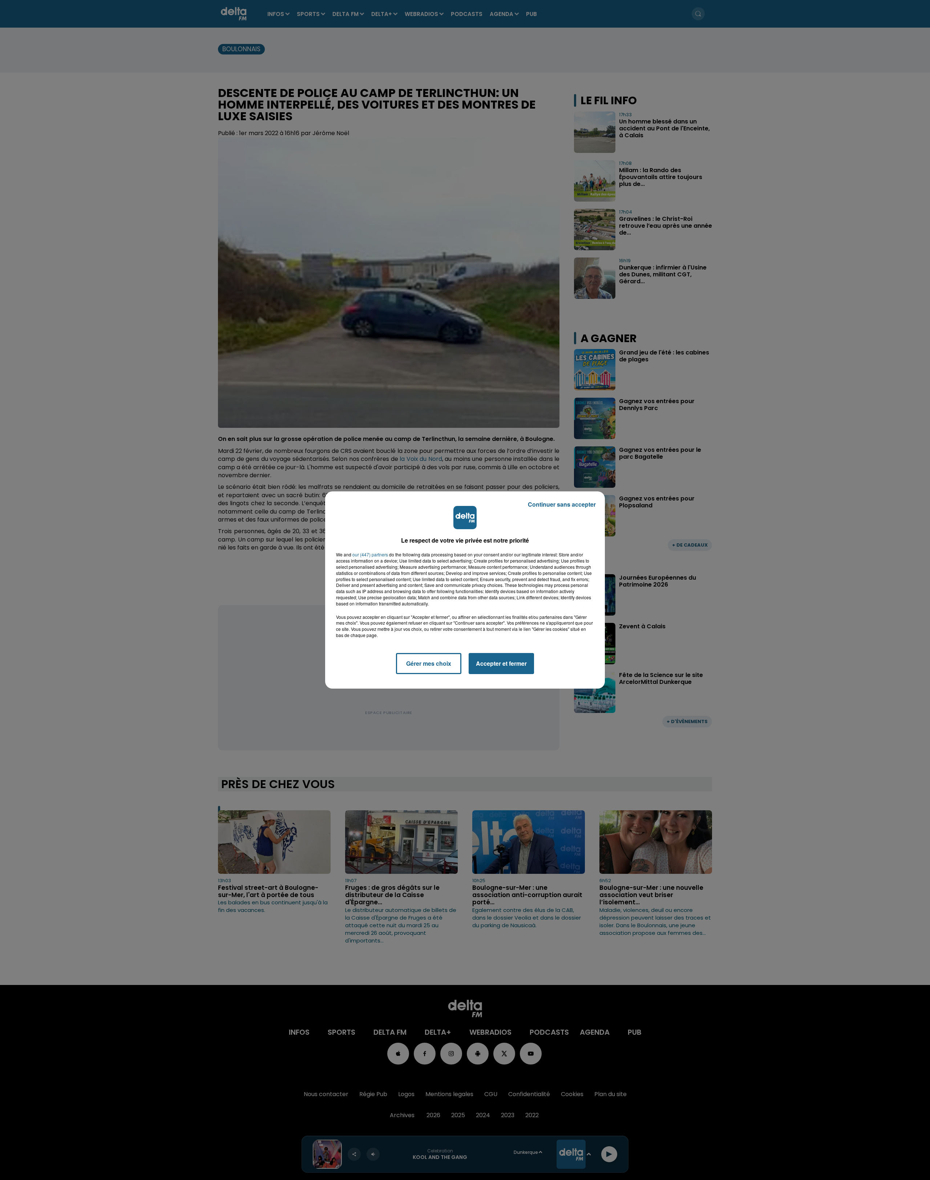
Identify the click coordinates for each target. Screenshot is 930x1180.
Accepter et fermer (501, 663)
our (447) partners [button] (370, 554)
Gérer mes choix (428, 663)
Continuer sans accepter (562, 504)
